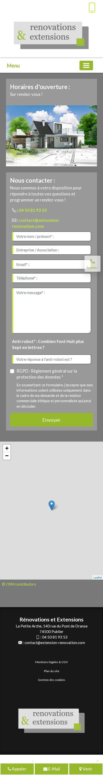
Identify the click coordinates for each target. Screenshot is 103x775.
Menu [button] (13, 65)
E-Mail (54, 768)
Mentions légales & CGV (51, 662)
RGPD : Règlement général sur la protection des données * (46, 374)
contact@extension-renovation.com (54, 642)
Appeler (18, 768)
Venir (87, 768)
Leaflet (98, 577)
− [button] (6, 456)
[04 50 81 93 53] (92, 8)
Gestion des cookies (51, 680)
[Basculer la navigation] (86, 65)
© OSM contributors (19, 584)
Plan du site (51, 671)
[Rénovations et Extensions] (11, 6)
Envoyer (51, 420)
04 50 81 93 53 (33, 210)
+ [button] (6, 448)
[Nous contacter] (52, 6)
